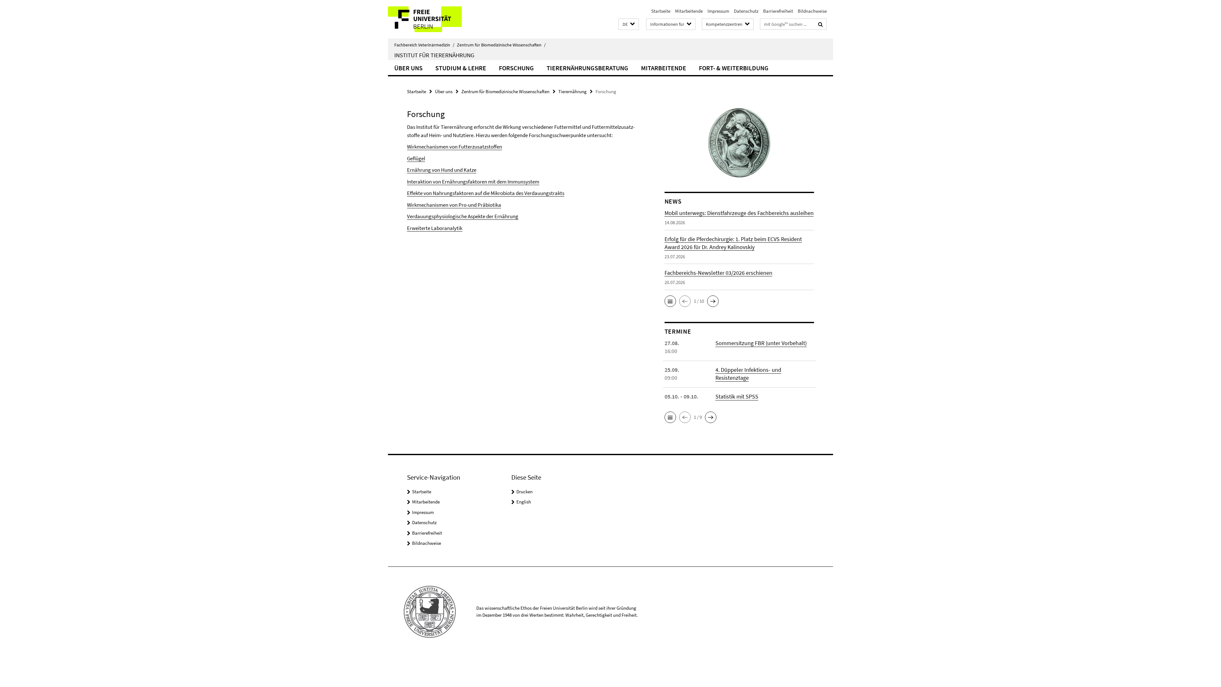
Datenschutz (746, 11)
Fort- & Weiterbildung (734, 68)
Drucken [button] (524, 492)
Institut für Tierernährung (434, 55)
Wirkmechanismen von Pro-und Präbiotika (454, 204)
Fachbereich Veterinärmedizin (424, 45)
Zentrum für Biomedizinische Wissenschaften (501, 45)
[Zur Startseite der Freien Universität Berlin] (441, 19)
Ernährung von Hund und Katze (441, 169)
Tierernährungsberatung (587, 68)
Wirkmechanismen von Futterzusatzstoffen (454, 146)
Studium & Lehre (460, 68)
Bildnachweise (812, 11)
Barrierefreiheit (778, 11)
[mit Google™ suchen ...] (820, 24)
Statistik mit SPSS (736, 396)
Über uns (408, 68)
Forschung (516, 68)
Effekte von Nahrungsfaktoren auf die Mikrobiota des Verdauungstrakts (485, 193)
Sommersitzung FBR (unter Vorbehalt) (761, 343)
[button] (628, 24)
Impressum (718, 11)
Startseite (660, 11)
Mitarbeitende (689, 11)
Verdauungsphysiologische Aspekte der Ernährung (462, 216)
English (523, 502)
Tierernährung (572, 91)
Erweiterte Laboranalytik (434, 228)
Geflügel (416, 158)
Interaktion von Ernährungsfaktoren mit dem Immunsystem (473, 181)
